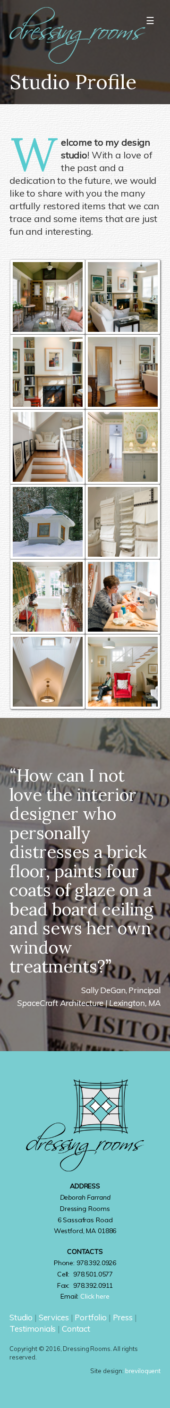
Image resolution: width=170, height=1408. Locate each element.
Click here (95, 1296)
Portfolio (91, 1317)
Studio (21, 1317)
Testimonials (32, 1329)
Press (123, 1317)
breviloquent (143, 1371)
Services (54, 1317)
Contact (76, 1329)
